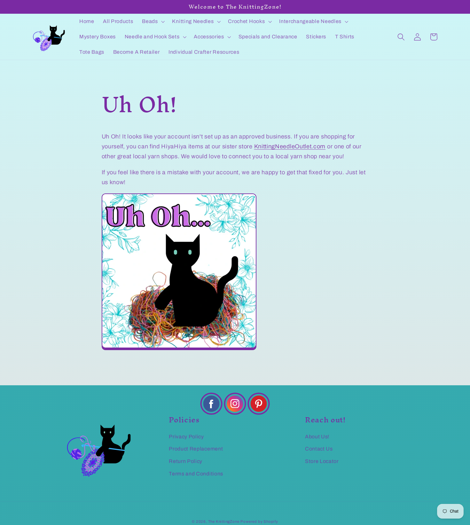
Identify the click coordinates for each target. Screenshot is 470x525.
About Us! (317, 436)
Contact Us (319, 448)
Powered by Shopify (259, 521)
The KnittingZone (223, 521)
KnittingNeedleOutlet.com (290, 146)
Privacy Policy (186, 436)
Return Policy (185, 461)
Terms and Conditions (196, 473)
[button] (152, 21)
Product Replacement (196, 448)
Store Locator (322, 461)
